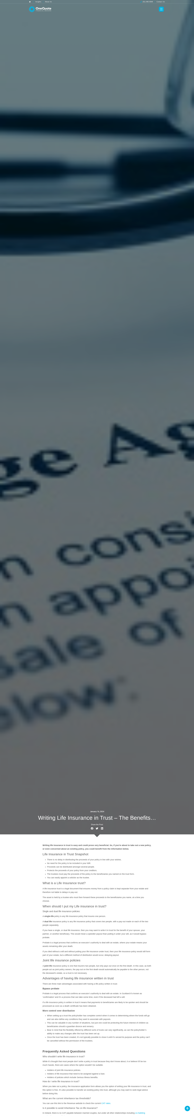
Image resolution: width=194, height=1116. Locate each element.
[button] (92, 828)
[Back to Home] (30, 2)
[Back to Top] (187, 1108)
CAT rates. (106, 1103)
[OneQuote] (40, 9)
